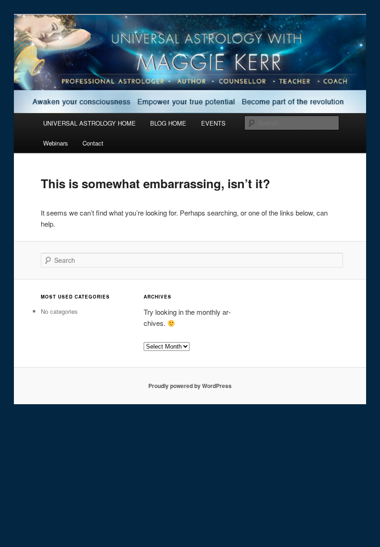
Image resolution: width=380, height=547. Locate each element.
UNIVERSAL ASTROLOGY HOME (89, 123)
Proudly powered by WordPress (190, 386)
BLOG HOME (168, 123)
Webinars (55, 143)
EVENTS (213, 123)
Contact (92, 143)
